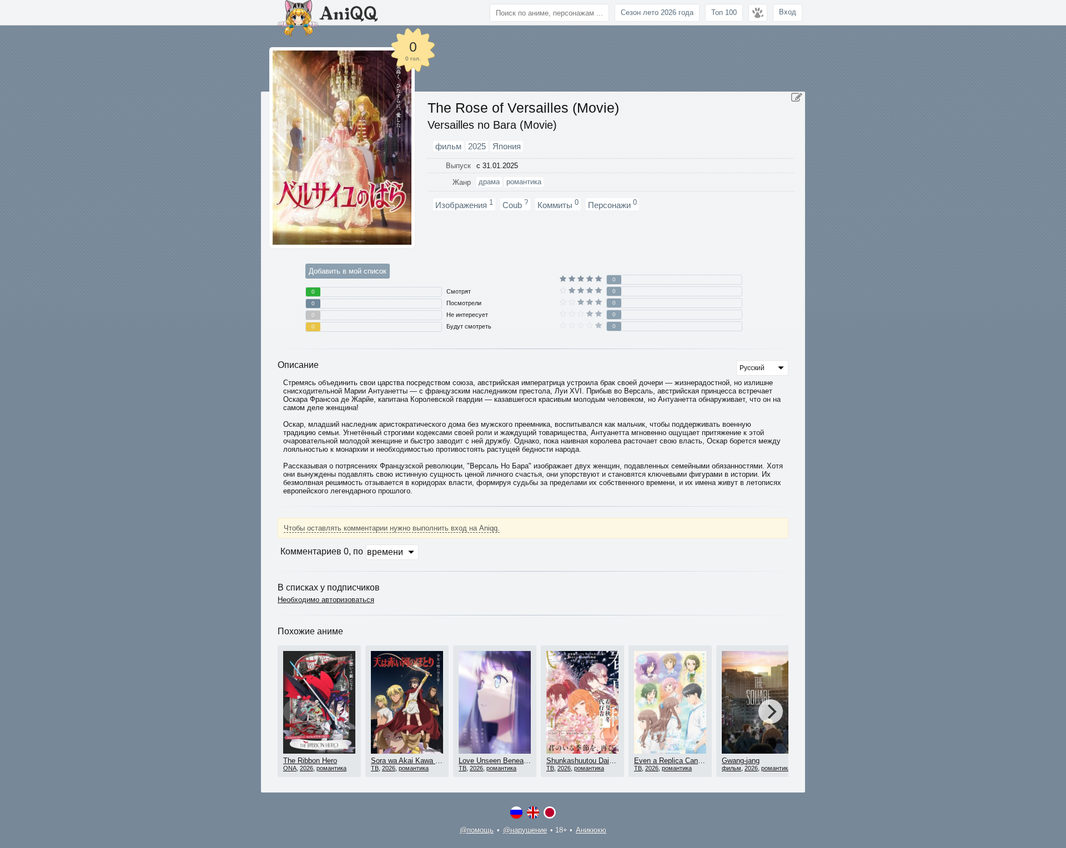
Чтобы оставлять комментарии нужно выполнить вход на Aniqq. (392, 528)
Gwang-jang (741, 760)
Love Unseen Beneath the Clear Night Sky (527, 760)
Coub (515, 204)
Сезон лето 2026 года (657, 12)
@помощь (477, 830)
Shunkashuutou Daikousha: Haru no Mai (611, 760)
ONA (289, 768)
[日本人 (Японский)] (550, 812)
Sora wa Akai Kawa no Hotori (417, 760)
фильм (731, 768)
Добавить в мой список (347, 271)
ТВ (375, 768)
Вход (787, 12)
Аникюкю (591, 830)
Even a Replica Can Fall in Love (685, 760)
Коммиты (558, 204)
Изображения (464, 204)
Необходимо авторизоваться (326, 599)
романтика (331, 768)
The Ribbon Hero (310, 760)
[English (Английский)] (533, 812)
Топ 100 (724, 12)
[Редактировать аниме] (796, 98)
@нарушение (525, 830)
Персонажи (612, 204)
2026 (306, 768)
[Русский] (516, 812)
